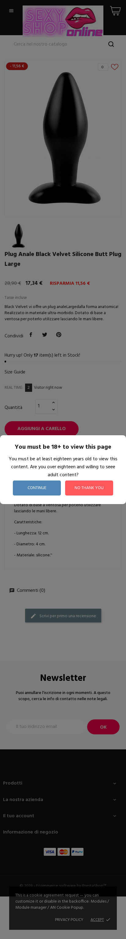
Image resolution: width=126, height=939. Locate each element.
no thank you (89, 488)
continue (37, 488)
